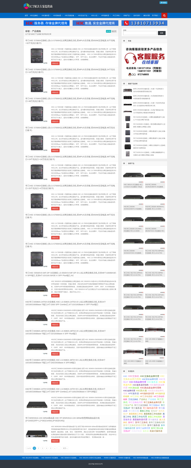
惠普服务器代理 (140, 419)
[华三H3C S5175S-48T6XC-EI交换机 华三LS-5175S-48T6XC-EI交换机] (155, 292)
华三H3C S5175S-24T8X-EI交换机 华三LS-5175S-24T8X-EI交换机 (133, 341)
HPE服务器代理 (147, 393)
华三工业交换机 (141, 405)
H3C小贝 (94, 15)
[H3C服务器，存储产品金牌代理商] (47, 25)
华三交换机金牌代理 (152, 402)
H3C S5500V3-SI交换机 (49, 458)
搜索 (124, 30)
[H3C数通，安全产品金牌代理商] (95, 25)
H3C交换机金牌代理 (149, 376)
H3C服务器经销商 (141, 385)
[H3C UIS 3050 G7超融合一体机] (155, 336)
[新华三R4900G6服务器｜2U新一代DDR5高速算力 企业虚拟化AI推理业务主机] (127, 104)
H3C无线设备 (69, 15)
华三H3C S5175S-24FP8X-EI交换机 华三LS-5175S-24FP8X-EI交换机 (133, 297)
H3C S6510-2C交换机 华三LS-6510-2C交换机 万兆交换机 (133, 187)
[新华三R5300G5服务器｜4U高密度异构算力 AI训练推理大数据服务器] (127, 97)
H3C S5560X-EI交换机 (68, 458)
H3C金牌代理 (129, 391)
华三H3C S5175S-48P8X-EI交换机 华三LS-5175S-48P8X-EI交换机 (154, 275)
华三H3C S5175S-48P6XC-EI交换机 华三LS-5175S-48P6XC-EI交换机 (154, 253)
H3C (125, 376)
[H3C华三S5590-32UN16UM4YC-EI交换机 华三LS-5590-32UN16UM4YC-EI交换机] (133, 204)
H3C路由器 (57, 15)
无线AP (126, 431)
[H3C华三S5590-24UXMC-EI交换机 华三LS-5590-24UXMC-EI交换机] (133, 226)
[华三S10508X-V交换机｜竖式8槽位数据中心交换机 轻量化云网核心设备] (127, 125)
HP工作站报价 (146, 396)
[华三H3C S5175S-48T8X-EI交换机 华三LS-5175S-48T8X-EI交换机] (155, 314)
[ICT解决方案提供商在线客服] (144, 77)
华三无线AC (154, 405)
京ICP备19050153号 (95, 464)
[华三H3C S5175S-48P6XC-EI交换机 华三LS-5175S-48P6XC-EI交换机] (155, 248)
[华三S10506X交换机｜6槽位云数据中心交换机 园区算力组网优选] (127, 147)
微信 (164, 2)
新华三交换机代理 (157, 422)
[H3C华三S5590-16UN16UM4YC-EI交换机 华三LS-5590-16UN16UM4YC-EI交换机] (155, 182)
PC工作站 (116, 15)
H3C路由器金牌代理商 (150, 388)
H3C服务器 (45, 15)
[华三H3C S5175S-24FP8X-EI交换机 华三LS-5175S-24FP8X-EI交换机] (133, 292)
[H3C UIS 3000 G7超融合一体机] (133, 359)
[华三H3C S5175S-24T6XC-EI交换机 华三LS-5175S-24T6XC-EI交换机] (133, 314)
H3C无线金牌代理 (137, 382)
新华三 (131, 422)
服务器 (146, 431)
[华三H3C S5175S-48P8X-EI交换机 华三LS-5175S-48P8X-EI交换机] (155, 270)
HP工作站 (134, 396)
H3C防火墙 (141, 390)
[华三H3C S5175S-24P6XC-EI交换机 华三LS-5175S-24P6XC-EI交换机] (133, 270)
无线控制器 (136, 431)
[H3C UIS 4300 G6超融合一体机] (155, 359)
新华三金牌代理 (143, 428)
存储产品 (126, 15)
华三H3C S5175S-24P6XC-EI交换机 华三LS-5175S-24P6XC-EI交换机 (133, 275)
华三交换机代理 (136, 402)
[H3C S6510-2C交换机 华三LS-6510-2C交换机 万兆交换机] (133, 182)
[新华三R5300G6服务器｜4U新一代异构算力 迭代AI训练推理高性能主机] (127, 90)
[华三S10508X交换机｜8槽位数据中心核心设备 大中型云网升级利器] (127, 132)
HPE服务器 (105, 15)
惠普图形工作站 (136, 414)
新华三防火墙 (157, 428)
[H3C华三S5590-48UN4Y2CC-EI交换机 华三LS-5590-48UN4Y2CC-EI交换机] (155, 226)
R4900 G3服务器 (110, 458)
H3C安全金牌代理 (150, 379)
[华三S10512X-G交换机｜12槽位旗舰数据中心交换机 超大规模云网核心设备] (127, 154)
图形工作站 (145, 411)
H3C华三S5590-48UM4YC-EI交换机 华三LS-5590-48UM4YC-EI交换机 (154, 209)
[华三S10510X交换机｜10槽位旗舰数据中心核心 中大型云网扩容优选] (127, 118)
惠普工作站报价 (155, 417)
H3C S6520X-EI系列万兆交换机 (90, 458)
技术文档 (137, 15)
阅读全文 (55, 63)
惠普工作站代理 (139, 416)
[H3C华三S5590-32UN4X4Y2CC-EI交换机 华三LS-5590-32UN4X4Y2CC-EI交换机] (133, 248)
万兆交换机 (133, 399)
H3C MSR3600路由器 (140, 458)
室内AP (154, 411)
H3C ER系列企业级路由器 (160, 458)
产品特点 (143, 399)
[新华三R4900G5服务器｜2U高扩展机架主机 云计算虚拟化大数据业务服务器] (127, 111)
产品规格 (152, 399)
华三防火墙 (133, 411)
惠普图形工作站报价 (153, 414)
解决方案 (147, 15)
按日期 (109, 31)
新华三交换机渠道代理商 (134, 425)
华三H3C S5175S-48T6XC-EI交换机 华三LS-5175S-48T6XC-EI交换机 (154, 297)
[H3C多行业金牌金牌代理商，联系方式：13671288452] (144, 25)
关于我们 (155, 15)
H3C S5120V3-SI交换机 (30, 458)
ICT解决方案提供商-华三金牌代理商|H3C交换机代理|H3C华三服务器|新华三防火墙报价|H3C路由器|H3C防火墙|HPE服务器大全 (38, 6)
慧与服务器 (153, 419)
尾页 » (65, 448)
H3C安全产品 (82, 15)
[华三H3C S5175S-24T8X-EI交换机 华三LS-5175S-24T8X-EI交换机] (133, 336)
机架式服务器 (156, 431)
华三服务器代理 (150, 408)
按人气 (114, 31)
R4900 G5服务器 (124, 458)
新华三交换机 (141, 422)
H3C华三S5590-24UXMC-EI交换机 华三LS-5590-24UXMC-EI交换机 (133, 231)
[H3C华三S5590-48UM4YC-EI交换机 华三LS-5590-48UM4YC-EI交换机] (155, 204)
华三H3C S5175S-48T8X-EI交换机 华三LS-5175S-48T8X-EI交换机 (154, 319)
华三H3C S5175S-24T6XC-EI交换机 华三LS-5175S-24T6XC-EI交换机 (133, 319)
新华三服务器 (153, 425)
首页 (26, 15)
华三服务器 (136, 408)
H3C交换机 (34, 15)
